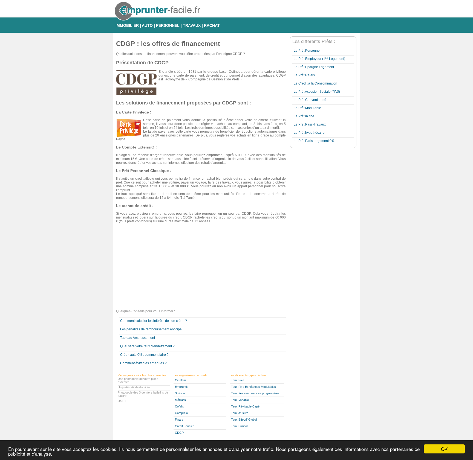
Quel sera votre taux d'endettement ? (147, 346)
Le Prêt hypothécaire (309, 133)
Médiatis (180, 399)
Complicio (181, 413)
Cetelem (180, 380)
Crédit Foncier (184, 426)
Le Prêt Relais (304, 75)
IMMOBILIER (127, 25)
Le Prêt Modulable (307, 108)
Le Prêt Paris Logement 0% (314, 141)
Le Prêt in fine (304, 116)
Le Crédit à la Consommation (315, 83)
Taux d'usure (239, 413)
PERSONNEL (168, 25)
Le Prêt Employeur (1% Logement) (319, 59)
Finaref (179, 419)
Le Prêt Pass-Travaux (310, 124)
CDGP (179, 432)
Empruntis (181, 386)
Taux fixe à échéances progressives (255, 393)
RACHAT (212, 25)
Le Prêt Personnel (307, 51)
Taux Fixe (237, 380)
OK (444, 449)
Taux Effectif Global (244, 419)
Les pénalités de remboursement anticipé (151, 329)
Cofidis (179, 406)
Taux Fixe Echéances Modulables (253, 386)
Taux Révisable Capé (245, 406)
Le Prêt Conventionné (310, 100)
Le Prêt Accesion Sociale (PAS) (317, 92)
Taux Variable (240, 399)
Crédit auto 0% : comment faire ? (144, 355)
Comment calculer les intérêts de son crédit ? (153, 321)
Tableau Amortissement (137, 338)
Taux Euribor (239, 426)
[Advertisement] (201, 267)
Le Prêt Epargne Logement (314, 67)
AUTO (147, 25)
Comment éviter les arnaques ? (143, 363)
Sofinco (180, 393)
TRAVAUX (192, 25)
